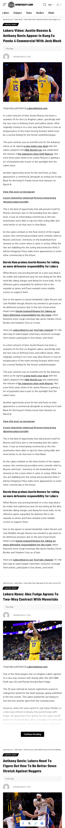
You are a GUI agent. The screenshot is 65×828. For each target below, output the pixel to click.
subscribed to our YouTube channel (33, 330)
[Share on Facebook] (23, 823)
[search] (44, 4)
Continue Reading (32, 734)
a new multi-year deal (35, 146)
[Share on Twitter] (29, 823)
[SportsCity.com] (20, 5)
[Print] (42, 823)
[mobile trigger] (5, 5)
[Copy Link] (35, 823)
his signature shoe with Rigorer (35, 153)
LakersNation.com (37, 108)
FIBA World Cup (33, 149)
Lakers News (11, 24)
